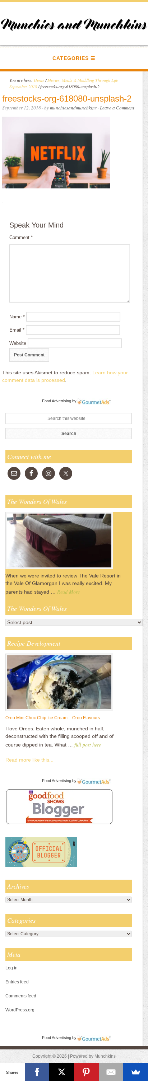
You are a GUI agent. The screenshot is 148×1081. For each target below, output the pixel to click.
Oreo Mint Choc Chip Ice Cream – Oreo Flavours (52, 717)
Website (17, 343)
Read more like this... (29, 760)
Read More (68, 591)
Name (17, 316)
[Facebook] (37, 1072)
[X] (61, 1072)
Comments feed (20, 995)
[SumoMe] (135, 1072)
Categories (70, 58)
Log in (11, 967)
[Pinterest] (86, 1072)
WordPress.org (19, 1009)
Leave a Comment (117, 107)
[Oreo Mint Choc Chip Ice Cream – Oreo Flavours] (59, 710)
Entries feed (17, 981)
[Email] (111, 1072)
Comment (21, 237)
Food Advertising (56, 401)
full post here (87, 744)
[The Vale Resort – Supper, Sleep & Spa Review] (59, 568)
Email (16, 330)
